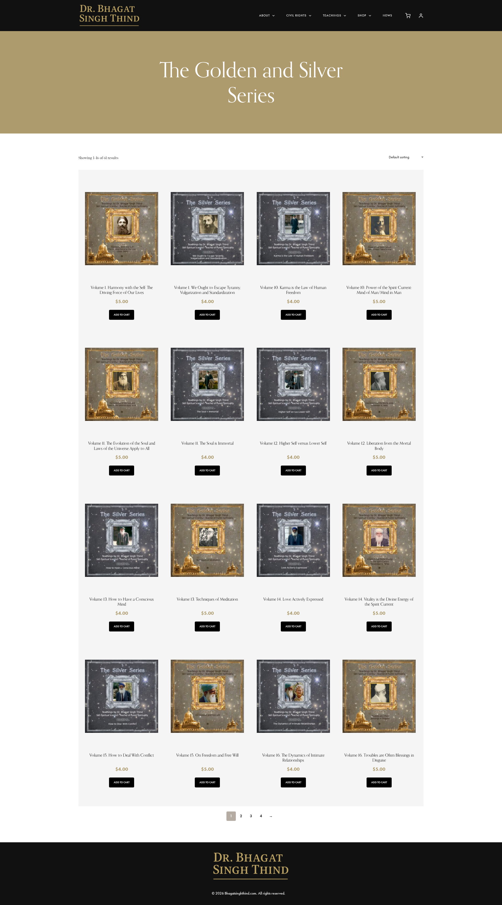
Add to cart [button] (121, 314)
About (264, 15)
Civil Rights (296, 15)
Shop (362, 15)
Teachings (332, 15)
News (387, 15)
